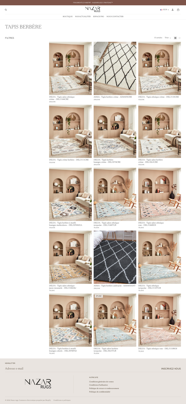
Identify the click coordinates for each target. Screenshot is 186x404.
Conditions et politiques (61, 400)
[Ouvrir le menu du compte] (172, 10)
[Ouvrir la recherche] (6, 10)
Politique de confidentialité (99, 392)
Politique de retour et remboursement (104, 388)
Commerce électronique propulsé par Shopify (35, 400)
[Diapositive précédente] (53, 68)
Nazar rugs (14, 400)
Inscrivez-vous (171, 368)
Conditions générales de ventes (101, 382)
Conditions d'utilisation (98, 385)
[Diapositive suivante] (88, 68)
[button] (168, 38)
